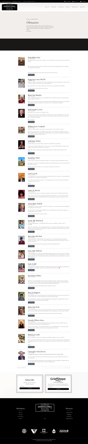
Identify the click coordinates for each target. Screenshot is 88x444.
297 (67, 367)
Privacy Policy (38, 440)
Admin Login (49, 440)
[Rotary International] (24, 431)
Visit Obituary (31, 74)
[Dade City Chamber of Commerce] (54, 431)
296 (65, 367)
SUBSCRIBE (30, 388)
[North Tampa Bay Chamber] (44, 431)
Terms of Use (44, 440)
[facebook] (45, 419)
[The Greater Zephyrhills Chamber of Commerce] (64, 431)
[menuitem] (47, 7)
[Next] (70, 368)
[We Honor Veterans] (34, 431)
